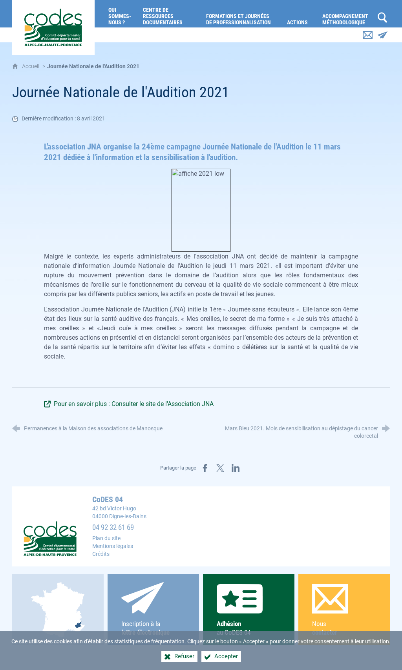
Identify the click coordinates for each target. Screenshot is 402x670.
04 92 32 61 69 (113, 527)
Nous (324, 628)
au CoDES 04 (233, 628)
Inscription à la (145, 628)
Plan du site (106, 538)
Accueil (31, 66)
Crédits (101, 554)
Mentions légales (112, 546)
